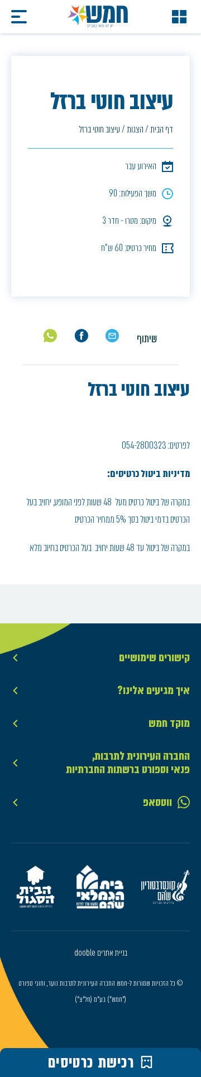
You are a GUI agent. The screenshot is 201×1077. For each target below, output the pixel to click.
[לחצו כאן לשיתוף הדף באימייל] (112, 336)
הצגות (135, 129)
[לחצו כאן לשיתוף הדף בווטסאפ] (50, 335)
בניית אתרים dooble (100, 953)
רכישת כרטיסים (91, 1062)
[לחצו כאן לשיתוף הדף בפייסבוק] (81, 336)
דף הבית (161, 129)
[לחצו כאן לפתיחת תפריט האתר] (179, 16)
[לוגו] (98, 17)
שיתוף (147, 338)
